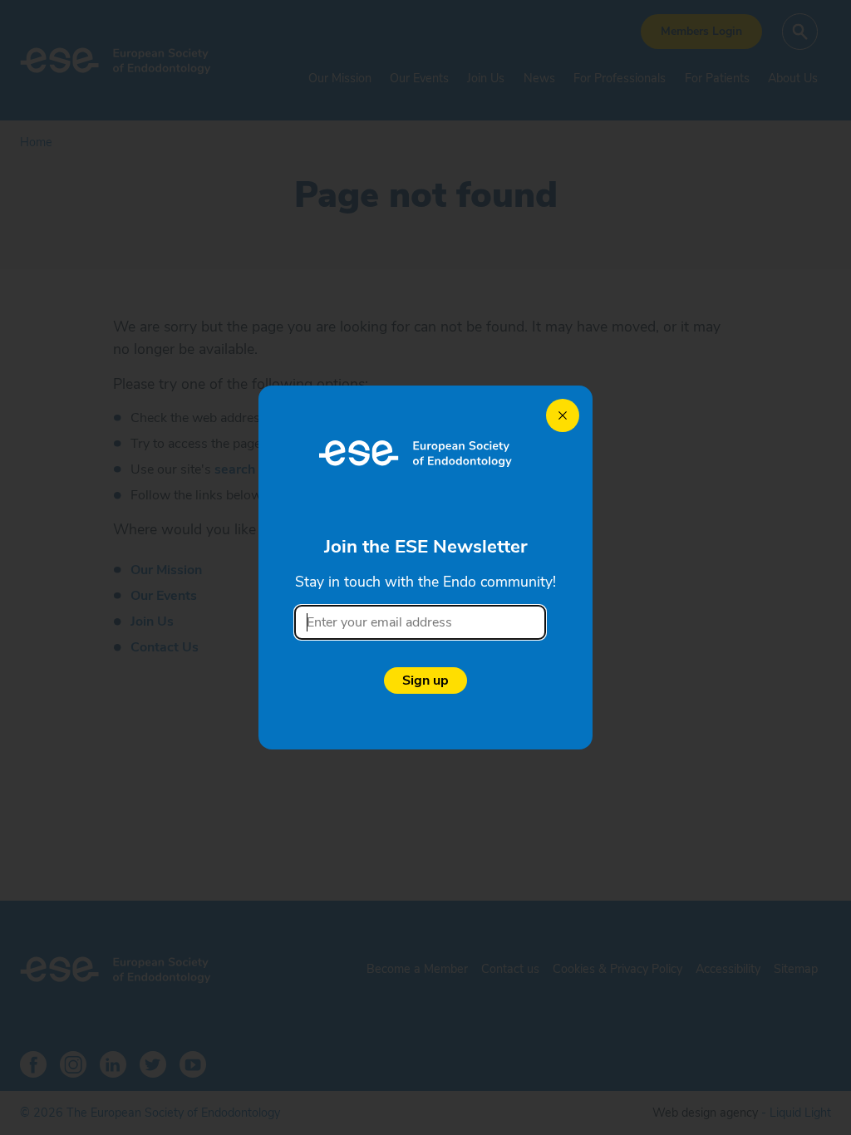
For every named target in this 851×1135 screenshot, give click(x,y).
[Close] (562, 415)
